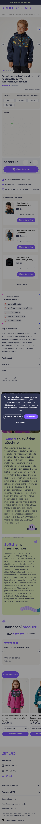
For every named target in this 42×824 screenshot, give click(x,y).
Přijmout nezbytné (13, 416)
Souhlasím (31, 416)
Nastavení (20, 422)
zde (20, 410)
